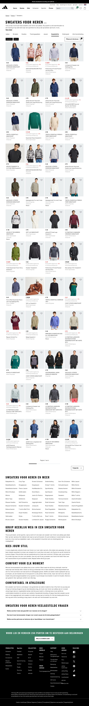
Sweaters (61, 495)
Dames (22, 8)
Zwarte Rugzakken (77, 506)
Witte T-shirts (76, 495)
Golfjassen (22, 495)
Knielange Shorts (37, 513)
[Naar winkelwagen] (85, 8)
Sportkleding (49, 488)
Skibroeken (9, 516)
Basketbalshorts (11, 485)
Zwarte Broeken (76, 499)
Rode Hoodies (49, 499)
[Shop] (5, 7)
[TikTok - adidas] (78, 671)
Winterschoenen (63, 516)
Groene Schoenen (37, 481)
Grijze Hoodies (23, 513)
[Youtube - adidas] (78, 675)
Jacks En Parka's (37, 495)
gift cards (75, 4)
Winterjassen (62, 519)
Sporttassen (48, 492)
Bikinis (8, 495)
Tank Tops (61, 502)
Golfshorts (22, 499)
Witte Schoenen (76, 488)
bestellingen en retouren (66, 4)
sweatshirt (37, 539)
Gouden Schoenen (24, 506)
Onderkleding (49, 481)
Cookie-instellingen (21, 702)
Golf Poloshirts (23, 502)
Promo (51, 8)
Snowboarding (62, 492)
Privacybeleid (46, 702)
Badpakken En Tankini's (10, 482)
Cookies (39, 702)
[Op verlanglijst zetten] (22, 45)
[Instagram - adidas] (78, 657)
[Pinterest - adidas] (78, 666)
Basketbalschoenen (11, 488)
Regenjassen (49, 495)
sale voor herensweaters (42, 597)
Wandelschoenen (63, 506)
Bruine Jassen (10, 519)
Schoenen (36, 8)
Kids (28, 8)
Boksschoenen (10, 509)
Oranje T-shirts (49, 485)
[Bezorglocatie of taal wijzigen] (85, 4)
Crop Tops (22, 481)
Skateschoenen (63, 488)
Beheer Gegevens (32, 702)
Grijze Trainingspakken (24, 516)
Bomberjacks (10, 513)
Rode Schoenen (50, 502)
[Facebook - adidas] (78, 652)
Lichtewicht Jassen (38, 519)
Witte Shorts (75, 485)
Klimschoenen (36, 509)
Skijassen (35, 499)
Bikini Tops (9, 499)
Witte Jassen (75, 481)
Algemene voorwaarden (56, 702)
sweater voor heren (51, 535)
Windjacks (61, 513)
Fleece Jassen (23, 488)
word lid (81, 4)
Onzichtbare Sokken (35, 492)
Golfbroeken (22, 492)
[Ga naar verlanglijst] (81, 8)
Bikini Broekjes (10, 492)
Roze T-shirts (49, 516)
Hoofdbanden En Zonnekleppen (37, 489)
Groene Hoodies (23, 519)
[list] (44, 34)
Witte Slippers (76, 492)
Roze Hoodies (49, 506)
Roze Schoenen (49, 513)
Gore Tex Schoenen (64, 481)
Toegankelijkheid (68, 702)
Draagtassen (23, 485)
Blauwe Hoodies (10, 502)
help (58, 4)
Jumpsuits (35, 506)
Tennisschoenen (63, 499)
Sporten (43, 8)
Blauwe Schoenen (11, 506)
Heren (15, 8)
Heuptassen (35, 485)
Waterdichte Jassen (62, 509)
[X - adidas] (78, 661)
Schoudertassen (63, 485)
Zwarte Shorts (76, 502)
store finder (52, 4)
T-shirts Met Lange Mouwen (38, 516)
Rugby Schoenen (50, 519)
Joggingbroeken (37, 502)
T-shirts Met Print (24, 509)
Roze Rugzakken (50, 509)
